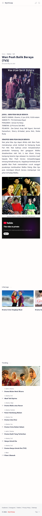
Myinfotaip (9, 3)
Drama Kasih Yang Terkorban (15, 434)
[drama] (12, 389)
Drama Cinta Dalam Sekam (14, 427)
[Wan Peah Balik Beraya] (21, 195)
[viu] (12, 417)
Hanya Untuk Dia (10, 441)
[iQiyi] (12, 403)
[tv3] (12, 396)
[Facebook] (5, 508)
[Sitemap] (34, 508)
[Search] (39, 2)
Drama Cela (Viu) (10, 420)
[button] (35, 2)
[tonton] (13, 410)
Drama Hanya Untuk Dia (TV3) (15, 448)
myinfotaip (27, 512)
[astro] (8, 389)
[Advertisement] (21, 28)
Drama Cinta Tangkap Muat (12, 310)
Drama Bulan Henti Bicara (14, 391)
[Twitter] (19, 508)
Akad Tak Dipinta (10, 398)
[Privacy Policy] (26, 508)
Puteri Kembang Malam (13, 413)
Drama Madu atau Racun (13, 406)
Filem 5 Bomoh (9, 455)
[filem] (7, 452)
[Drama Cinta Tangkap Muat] (18, 298)
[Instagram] (12, 508)
